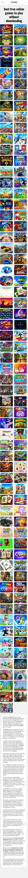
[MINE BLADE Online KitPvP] (20, 237)
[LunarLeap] (20, 314)
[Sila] (6, 270)
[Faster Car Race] (6, 248)
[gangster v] (20, 128)
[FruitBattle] (20, 62)
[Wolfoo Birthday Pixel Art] (20, 368)
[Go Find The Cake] (6, 84)
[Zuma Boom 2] (20, 40)
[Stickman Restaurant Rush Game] (20, 215)
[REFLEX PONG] (20, 325)
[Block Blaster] (6, 204)
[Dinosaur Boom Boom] (6, 139)
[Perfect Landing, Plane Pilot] (6, 171)
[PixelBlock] (6, 215)
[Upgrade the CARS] (20, 150)
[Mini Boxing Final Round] (20, 270)
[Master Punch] (20, 303)
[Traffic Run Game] (20, 281)
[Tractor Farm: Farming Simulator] (6, 128)
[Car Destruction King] (20, 171)
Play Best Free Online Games (14, 2)
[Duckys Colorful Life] (6, 193)
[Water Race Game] (6, 117)
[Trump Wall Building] (20, 117)
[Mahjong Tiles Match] (20, 292)
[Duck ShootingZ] (20, 346)
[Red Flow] (6, 335)
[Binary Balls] (20, 160)
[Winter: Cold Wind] (6, 182)
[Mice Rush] (20, 51)
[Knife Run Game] (20, 73)
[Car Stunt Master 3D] (20, 139)
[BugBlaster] (6, 281)
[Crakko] (6, 325)
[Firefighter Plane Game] (20, 248)
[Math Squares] (6, 368)
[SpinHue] (6, 226)
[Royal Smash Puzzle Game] (6, 73)
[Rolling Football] (20, 95)
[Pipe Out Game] (6, 314)
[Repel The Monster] (20, 226)
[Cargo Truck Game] (20, 259)
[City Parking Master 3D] (20, 84)
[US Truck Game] (6, 150)
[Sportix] (6, 51)
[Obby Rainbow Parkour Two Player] (20, 335)
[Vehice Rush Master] (6, 259)
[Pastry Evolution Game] (6, 237)
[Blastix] (20, 106)
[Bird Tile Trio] (6, 40)
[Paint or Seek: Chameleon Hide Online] (20, 204)
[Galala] (6, 160)
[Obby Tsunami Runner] (20, 193)
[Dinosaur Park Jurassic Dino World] (6, 106)
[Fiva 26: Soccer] (6, 346)
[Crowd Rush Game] (6, 379)
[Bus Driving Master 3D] (6, 357)
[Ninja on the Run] (6, 303)
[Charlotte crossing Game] (6, 292)
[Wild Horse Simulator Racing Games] (6, 95)
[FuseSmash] (6, 29)
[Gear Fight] (20, 29)
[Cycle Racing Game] (20, 357)
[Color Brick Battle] (6, 62)
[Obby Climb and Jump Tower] (20, 182)
